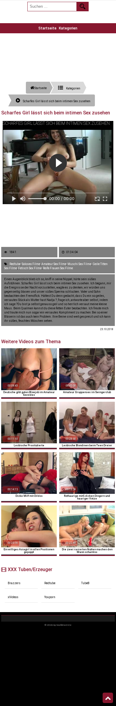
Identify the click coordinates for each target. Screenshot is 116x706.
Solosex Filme (31, 264)
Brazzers (14, 583)
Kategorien (68, 28)
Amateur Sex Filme (53, 264)
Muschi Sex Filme (79, 264)
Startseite (47, 28)
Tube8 (85, 583)
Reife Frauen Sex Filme (58, 268)
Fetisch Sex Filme (30, 268)
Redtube (15, 264)
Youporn (49, 597)
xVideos (13, 597)
